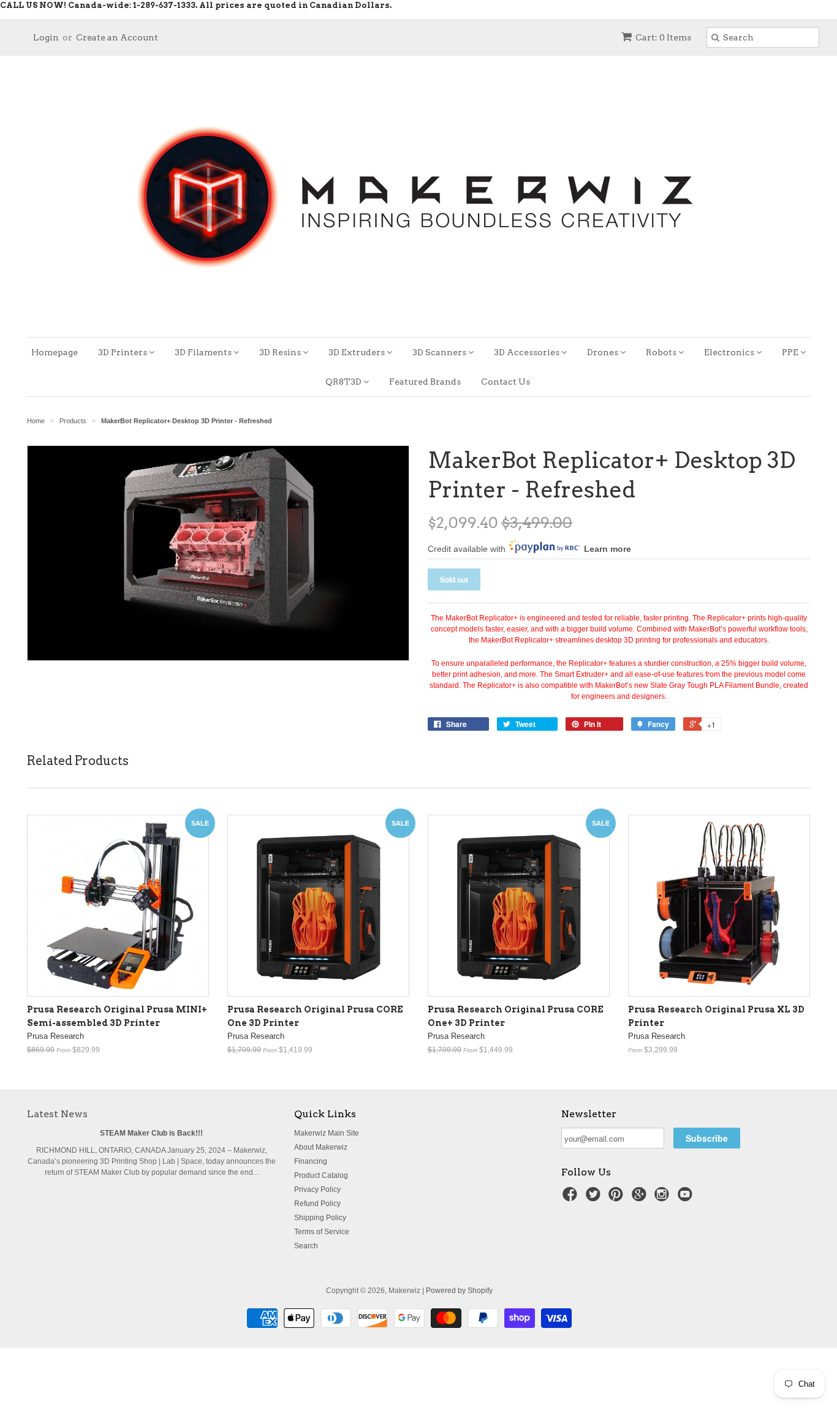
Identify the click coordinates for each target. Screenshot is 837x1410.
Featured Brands (425, 381)
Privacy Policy (317, 1189)
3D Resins (281, 352)
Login (46, 37)
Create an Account (117, 37)
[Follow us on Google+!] (641, 1198)
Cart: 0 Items (663, 37)
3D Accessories (527, 352)
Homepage (54, 352)
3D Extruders (357, 352)
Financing (310, 1161)
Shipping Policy (320, 1217)
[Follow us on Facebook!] (571, 1198)
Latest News (57, 1114)
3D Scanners (440, 352)
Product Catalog (321, 1175)
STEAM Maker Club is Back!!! (151, 1133)
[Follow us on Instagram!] (663, 1198)
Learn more (607, 549)
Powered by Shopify (459, 1290)
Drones (603, 352)
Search (306, 1246)
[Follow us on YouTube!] (687, 1198)
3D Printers (123, 352)
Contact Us (505, 381)
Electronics (730, 352)
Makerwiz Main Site (326, 1133)
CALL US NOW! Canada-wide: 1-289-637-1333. (98, 5)
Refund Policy (317, 1203)
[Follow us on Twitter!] (595, 1198)
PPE (791, 352)
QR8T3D (344, 381)
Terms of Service (321, 1231)
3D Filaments (204, 352)
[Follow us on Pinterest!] (617, 1198)
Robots (662, 352)
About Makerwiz (320, 1147)
